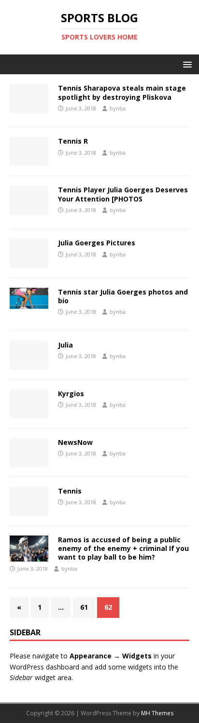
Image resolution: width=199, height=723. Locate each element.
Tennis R (73, 141)
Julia (65, 344)
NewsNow (75, 442)
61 (84, 607)
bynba (118, 108)
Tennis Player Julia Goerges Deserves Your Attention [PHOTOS (123, 194)
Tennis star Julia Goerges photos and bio (123, 296)
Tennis (70, 490)
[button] (186, 64)
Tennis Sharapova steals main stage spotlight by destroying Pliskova (122, 92)
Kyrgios (71, 393)
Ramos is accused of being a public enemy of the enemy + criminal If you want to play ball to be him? (123, 548)
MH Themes (157, 713)
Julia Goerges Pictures (96, 242)
